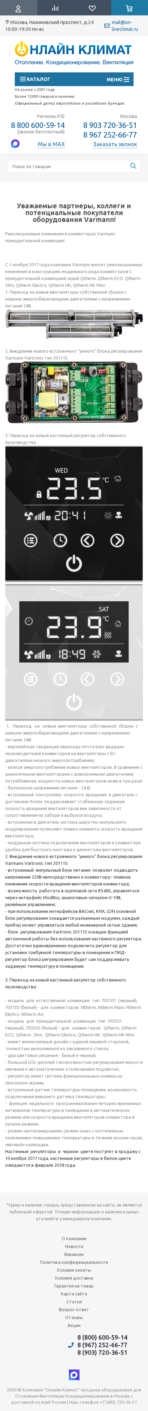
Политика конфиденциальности (74, 1262)
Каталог (38, 79)
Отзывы (74, 1317)
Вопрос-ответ (74, 1309)
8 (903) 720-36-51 (102, 1352)
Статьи (74, 1301)
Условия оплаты (74, 1270)
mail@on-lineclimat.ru (125, 26)
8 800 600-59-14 (38, 125)
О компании (74, 1238)
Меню (118, 79)
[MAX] (74, 1374)
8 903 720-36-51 (110, 125)
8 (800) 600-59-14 (102, 1337)
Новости (74, 1246)
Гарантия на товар (74, 1285)
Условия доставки (74, 1277)
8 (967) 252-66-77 (102, 1344)
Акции (74, 1325)
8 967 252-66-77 (110, 135)
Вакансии (74, 1254)
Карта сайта (74, 1293)
